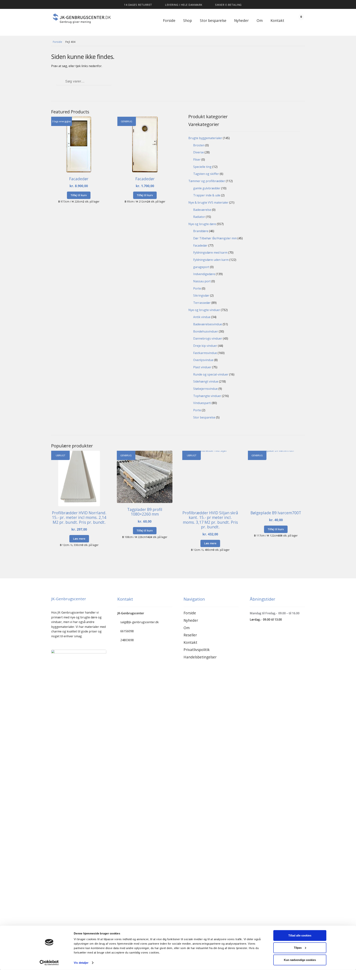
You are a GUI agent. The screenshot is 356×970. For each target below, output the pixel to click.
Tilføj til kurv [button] (79, 195)
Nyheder (241, 20)
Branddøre (200, 231)
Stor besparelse (213, 20)
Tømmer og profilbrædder (206, 181)
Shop (187, 20)
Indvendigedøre (204, 274)
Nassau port (202, 281)
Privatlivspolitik (197, 649)
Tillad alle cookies (299, 935)
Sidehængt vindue (205, 381)
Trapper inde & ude (206, 195)
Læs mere (79, 538)
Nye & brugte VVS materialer (208, 202)
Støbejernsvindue (205, 389)
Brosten (199, 145)
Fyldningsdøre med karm (210, 252)
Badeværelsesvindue (207, 324)
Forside (169, 20)
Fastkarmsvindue (205, 353)
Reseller (190, 634)
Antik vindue (201, 317)
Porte (197, 288)
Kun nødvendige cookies (300, 959)
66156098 (127, 631)
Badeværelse (202, 210)
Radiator (199, 217)
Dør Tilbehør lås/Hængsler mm (215, 238)
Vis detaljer (81, 962)
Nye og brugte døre (202, 224)
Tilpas (298, 947)
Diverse (198, 152)
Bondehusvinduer (205, 331)
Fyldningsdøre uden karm (211, 260)
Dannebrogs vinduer (207, 338)
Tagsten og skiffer (206, 174)
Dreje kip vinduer (205, 346)
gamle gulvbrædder (206, 188)
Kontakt (277, 20)
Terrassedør (202, 303)
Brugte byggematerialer (205, 138)
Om (260, 20)
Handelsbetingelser (200, 657)
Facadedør (200, 245)
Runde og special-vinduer (210, 374)
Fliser (197, 159)
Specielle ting (202, 167)
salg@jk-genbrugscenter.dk (139, 622)
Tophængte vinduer (207, 396)
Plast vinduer (202, 367)
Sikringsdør (201, 295)
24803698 (127, 640)
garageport (201, 267)
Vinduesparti (202, 403)
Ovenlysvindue (203, 360)
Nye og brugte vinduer (204, 310)
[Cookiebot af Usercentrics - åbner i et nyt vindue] (49, 963)
